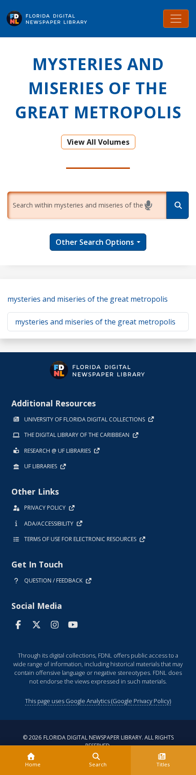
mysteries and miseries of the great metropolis (87, 299)
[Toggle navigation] (176, 19)
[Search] (177, 205)
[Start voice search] (150, 205)
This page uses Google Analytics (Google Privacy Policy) (98, 701)
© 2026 (98, 742)
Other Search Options (95, 242)
